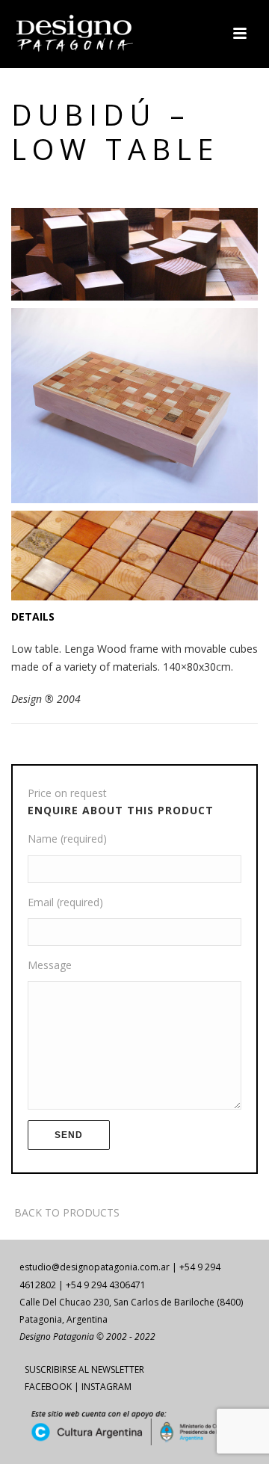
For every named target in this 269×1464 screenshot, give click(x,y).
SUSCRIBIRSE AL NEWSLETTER (84, 1369)
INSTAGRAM (106, 1386)
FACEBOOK (48, 1386)
